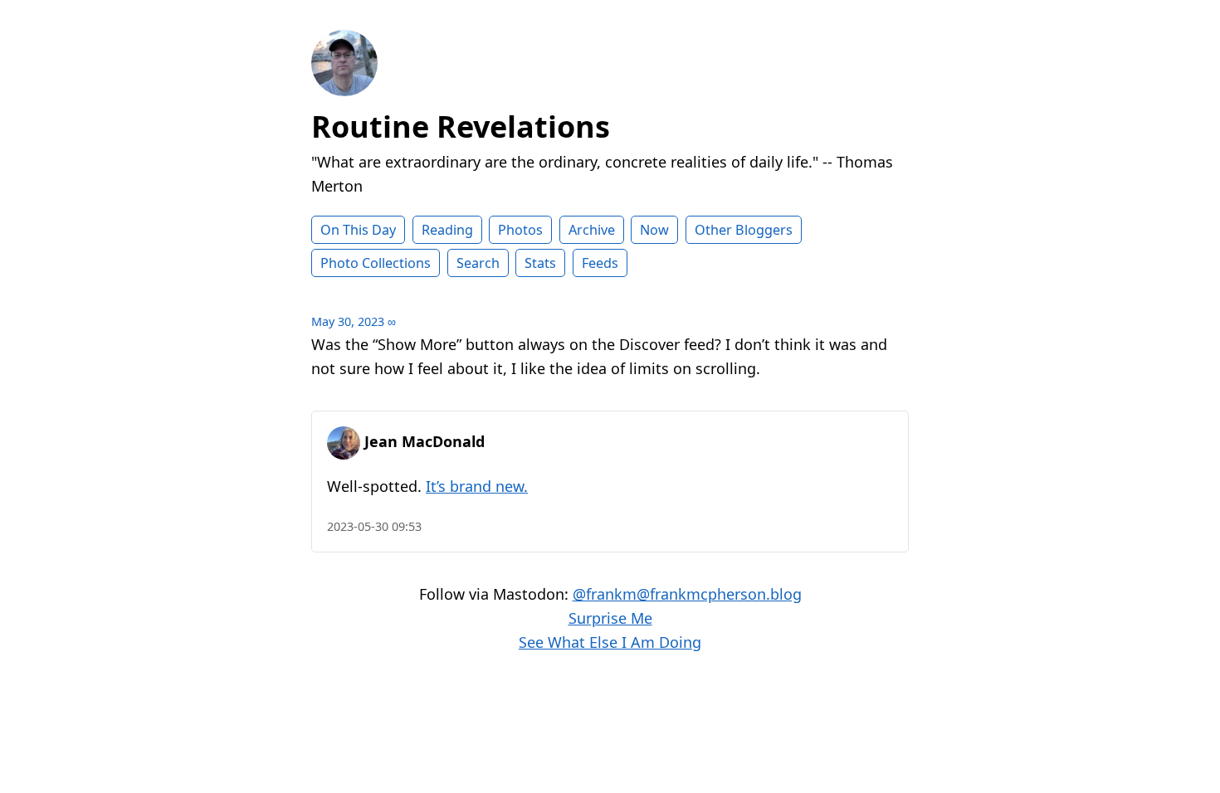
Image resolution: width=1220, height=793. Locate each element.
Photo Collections (375, 263)
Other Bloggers (744, 230)
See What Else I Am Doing (610, 642)
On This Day (358, 230)
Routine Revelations (460, 126)
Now (654, 230)
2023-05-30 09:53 (374, 526)
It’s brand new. (477, 486)
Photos (520, 230)
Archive (592, 230)
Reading (447, 230)
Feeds (600, 263)
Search (478, 263)
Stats (540, 263)
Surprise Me (610, 618)
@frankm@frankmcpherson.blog (687, 594)
